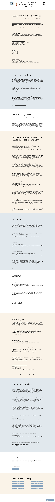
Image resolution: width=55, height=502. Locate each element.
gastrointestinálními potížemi (28, 390)
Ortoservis (21, 334)
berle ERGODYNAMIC (37, 331)
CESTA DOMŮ (14, 359)
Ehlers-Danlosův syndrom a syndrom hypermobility (28, 3)
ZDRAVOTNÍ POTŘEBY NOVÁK (16, 351)
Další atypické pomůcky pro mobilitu (17, 368)
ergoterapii (13, 24)
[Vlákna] (31, 6)
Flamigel (34, 203)
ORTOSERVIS (14, 343)
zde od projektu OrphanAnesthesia (31, 186)
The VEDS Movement (27, 156)
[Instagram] (26, 6)
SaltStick (29, 408)
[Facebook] (25, 6)
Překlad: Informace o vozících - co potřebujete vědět (19, 365)
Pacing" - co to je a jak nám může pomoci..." (18, 43)
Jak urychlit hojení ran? (25, 204)
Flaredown (31, 442)
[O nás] (24, 6)
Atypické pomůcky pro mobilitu (16, 54)
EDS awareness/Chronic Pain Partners (20, 105)
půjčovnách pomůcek (18, 24)
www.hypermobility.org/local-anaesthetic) (29, 185)
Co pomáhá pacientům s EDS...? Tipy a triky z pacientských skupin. (21, 42)
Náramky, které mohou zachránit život (17, 60)
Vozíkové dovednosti (15, 53)
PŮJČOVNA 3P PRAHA (15, 352)
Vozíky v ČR (13, 50)
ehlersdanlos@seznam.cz (27, 495)
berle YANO (28, 334)
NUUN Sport (16, 408)
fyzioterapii (39, 23)
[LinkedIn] (29, 6)
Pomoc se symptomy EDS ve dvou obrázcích (18, 44)
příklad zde (23, 393)
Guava (27, 442)
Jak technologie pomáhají (15, 59)
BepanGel (31, 203)
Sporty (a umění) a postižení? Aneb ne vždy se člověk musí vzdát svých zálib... (22, 61)
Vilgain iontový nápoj (36, 408)
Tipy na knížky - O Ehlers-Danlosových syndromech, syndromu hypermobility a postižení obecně (25, 62)
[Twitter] (30, 6)
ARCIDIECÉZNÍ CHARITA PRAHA (16, 357)
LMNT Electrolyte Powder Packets (23, 408)
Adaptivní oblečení (14, 58)
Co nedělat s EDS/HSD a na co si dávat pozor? (18, 41)
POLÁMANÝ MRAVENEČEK (15, 356)
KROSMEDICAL (14, 347)
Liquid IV (13, 408)
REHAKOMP (13, 349)
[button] (23, 7)
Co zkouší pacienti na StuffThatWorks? (17, 45)
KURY (12, 341)
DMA (12, 342)
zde (17, 193)
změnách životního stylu (25, 24)
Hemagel (28, 203)
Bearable (37, 442)
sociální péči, (31, 24)
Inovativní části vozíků (15, 51)
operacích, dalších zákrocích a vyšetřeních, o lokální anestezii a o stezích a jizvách (26, 23)
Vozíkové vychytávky (15, 52)
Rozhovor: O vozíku (14, 366)
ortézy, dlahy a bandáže (15, 433)
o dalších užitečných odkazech (37, 24)
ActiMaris (38, 203)
